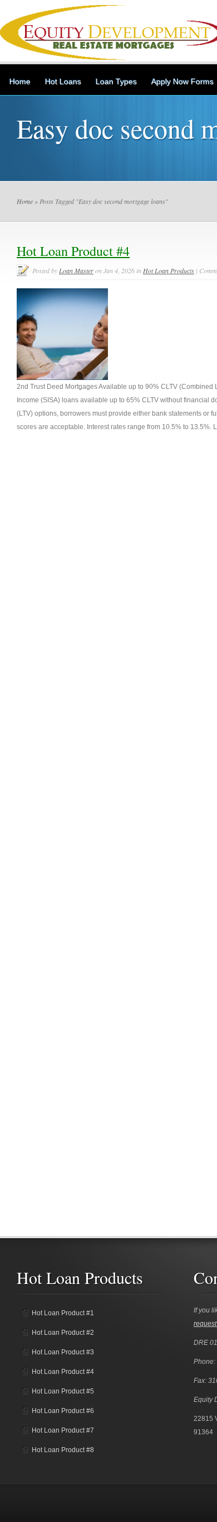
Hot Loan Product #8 (63, 1450)
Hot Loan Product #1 (63, 1313)
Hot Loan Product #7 (63, 1430)
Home (20, 81)
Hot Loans (63, 81)
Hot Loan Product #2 (63, 1332)
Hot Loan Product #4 (73, 251)
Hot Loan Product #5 (63, 1391)
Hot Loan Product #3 (63, 1352)
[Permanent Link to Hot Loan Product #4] (62, 378)
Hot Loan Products (168, 270)
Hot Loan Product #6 (63, 1411)
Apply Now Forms (182, 81)
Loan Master (76, 270)
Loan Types (116, 81)
